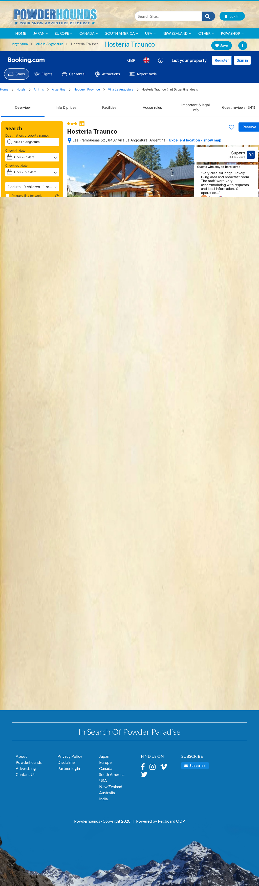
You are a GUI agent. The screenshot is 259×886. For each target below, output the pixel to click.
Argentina (20, 44)
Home (20, 33)
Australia (107, 792)
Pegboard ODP (171, 821)
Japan (39, 33)
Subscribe (197, 766)
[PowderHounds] (69, 16)
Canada (87, 33)
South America (120, 33)
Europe (62, 33)
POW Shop (230, 33)
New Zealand (175, 33)
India (103, 798)
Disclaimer (66, 762)
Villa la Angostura (49, 44)
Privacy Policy (69, 756)
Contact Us (25, 774)
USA (148, 33)
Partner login (68, 768)
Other (204, 33)
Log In (233, 16)
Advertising (26, 768)
